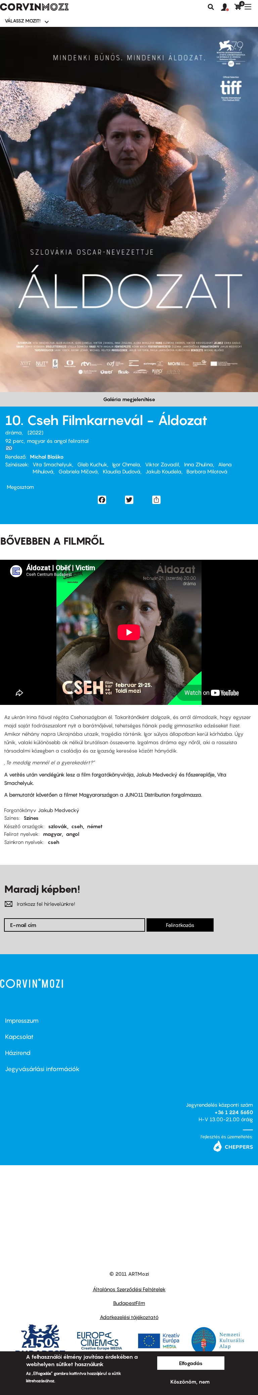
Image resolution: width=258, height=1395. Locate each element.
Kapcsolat (19, 1036)
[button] (227, 7)
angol (72, 834)
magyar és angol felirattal (58, 441)
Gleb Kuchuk (92, 464)
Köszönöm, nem (190, 1382)
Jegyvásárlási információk (42, 1068)
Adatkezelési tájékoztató (129, 1317)
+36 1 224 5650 (234, 1112)
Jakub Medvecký (58, 810)
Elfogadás (191, 1363)
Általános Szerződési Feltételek (129, 1289)
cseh (77, 826)
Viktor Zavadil (162, 464)
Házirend (18, 1052)
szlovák (57, 826)
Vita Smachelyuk (52, 464)
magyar (52, 834)
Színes (31, 818)
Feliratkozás (180, 925)
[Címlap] (34, 7)
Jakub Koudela (163, 471)
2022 (35, 432)
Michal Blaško (47, 457)
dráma (13, 432)
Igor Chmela (126, 464)
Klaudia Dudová (121, 471)
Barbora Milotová (206, 471)
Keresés (211, 7)
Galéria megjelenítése (129, 399)
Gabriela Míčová (78, 471)
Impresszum (22, 1020)
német (94, 826)
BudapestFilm (129, 1303)
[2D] (11, 448)
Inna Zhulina (198, 464)
